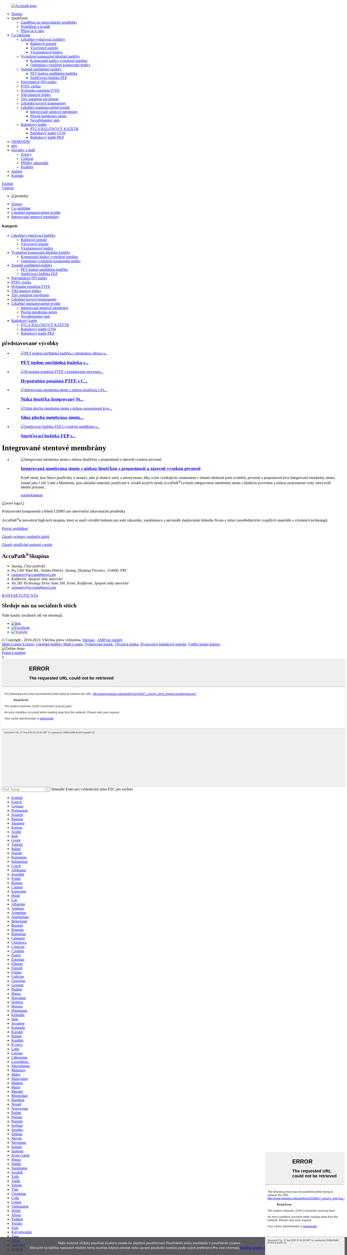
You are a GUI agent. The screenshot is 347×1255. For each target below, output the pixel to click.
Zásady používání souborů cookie (27, 545)
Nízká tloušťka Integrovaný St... (52, 399)
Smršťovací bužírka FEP (48, 78)
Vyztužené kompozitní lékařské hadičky (50, 56)
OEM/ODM (20, 142)
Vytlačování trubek (99, 644)
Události (27, 159)
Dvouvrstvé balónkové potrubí (163, 644)
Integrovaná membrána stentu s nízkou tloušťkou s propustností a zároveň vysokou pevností (110, 468)
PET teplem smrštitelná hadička (53, 73)
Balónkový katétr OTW (48, 133)
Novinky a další (23, 150)
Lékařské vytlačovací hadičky (43, 39)
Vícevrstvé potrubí (44, 48)
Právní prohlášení (15, 529)
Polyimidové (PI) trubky (39, 82)
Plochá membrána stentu (48, 116)
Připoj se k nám (32, 31)
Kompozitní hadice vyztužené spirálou (58, 61)
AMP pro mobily (110, 640)
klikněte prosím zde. (255, 1248)
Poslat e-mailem (13, 653)
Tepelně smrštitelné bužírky (41, 69)
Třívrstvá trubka (127, 644)
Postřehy (27, 167)
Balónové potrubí (43, 44)
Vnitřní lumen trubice (204, 644)
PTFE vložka (31, 86)
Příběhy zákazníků (34, 163)
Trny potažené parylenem (40, 99)
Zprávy (26, 154)
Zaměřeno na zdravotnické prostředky (49, 22)
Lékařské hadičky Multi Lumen (59, 644)
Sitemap (88, 640)
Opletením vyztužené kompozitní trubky (60, 65)
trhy (14, 146)
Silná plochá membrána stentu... (52, 417)
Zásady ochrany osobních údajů (25, 537)
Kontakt (17, 176)
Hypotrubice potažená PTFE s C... (54, 380)
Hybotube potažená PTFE (40, 90)
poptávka (27, 495)
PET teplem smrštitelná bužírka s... (55, 362)
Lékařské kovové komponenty (43, 103)
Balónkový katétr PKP (47, 137)
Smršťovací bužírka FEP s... (48, 435)
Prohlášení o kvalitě (35, 27)
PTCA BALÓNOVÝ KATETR (54, 129)
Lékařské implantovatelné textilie (45, 107)
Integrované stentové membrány (54, 112)
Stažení (16, 171)
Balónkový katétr (34, 125)
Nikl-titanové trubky (36, 95)
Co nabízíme (20, 35)
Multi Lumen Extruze (18, 644)
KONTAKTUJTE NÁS (20, 595)
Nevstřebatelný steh (44, 120)
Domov (17, 14)
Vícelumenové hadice (46, 52)
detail (38, 495)
